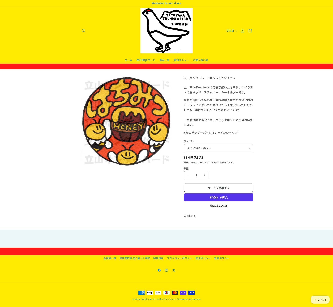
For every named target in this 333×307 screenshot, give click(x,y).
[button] (83, 30)
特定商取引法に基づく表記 (135, 258)
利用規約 (158, 258)
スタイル (188, 141)
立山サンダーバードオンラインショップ (159, 299)
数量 (186, 168)
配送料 (194, 162)
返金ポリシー (221, 258)
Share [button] (191, 215)
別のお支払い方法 (218, 205)
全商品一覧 (110, 258)
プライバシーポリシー (179, 258)
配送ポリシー (203, 258)
